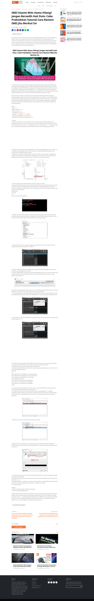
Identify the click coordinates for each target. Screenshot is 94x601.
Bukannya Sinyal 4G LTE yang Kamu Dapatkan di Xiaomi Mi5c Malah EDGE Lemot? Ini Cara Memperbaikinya (22, 547)
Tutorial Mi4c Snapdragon (19, 505)
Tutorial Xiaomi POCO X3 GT (81, 24)
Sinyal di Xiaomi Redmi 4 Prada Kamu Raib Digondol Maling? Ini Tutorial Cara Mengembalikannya (46, 566)
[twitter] (54, 582)
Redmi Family (74, 11)
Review (39, 5)
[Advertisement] (22, 138)
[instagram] (76, 2)
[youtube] (49, 582)
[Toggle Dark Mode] (79, 2)
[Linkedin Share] (20, 30)
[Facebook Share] (13, 30)
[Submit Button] (80, 586)
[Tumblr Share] (23, 30)
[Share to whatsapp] (25, 30)
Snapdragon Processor (81, 11)
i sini (32, 117)
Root (43, 5)
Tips (55, 5)
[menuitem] (27, 2)
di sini (35, 89)
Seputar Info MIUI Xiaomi (81, 17)
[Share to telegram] (28, 30)
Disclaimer (34, 583)
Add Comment (19, 527)
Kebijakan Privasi (35, 587)
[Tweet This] (15, 30)
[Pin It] (18, 30)
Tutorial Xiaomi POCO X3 (71, 24)
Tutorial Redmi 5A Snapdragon (82, 37)
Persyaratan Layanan (36, 585)
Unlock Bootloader (49, 5)
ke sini (48, 125)
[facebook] (74, 2)
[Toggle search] (81, 2)
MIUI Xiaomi (69, 11)
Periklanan (34, 582)
